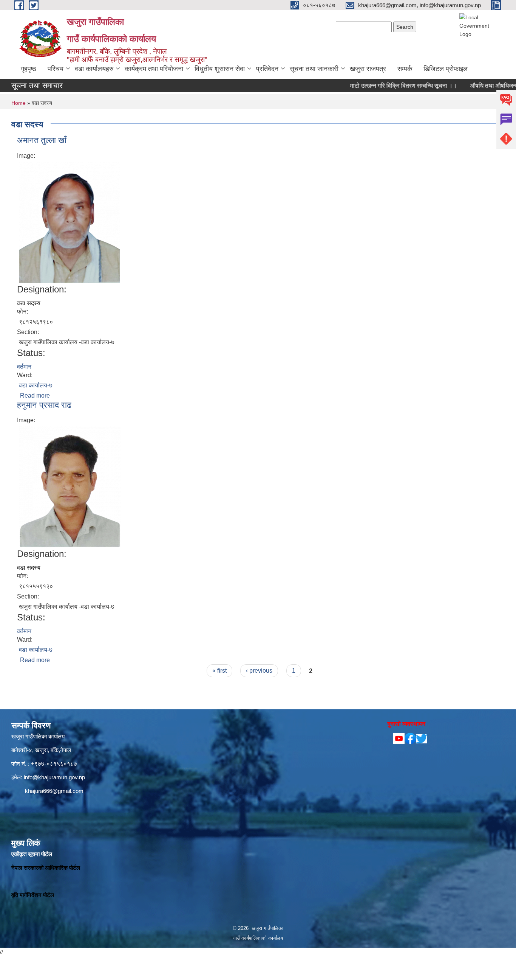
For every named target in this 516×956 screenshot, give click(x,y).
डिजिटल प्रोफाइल (445, 69)
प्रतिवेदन (267, 69)
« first (219, 670)
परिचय (55, 69)
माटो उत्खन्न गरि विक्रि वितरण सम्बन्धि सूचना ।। (383, 85)
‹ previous (259, 670)
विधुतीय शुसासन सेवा (220, 69)
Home (18, 103)
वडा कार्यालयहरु (94, 69)
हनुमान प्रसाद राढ (44, 405)
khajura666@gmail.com (54, 791)
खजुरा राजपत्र (368, 69)
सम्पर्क (404, 69)
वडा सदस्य (28, 303)
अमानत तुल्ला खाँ (41, 140)
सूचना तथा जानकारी (314, 69)
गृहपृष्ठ (28, 69)
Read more (35, 395)
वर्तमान (24, 367)
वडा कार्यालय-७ (36, 385)
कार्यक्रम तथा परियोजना (154, 69)
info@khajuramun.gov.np (54, 777)
